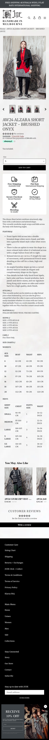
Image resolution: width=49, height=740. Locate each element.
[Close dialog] (45, 706)
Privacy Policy (11, 587)
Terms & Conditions (13, 575)
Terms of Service (12, 581)
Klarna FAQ (10, 594)
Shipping (9, 556)
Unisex (8, 616)
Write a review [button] (24, 525)
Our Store (9, 663)
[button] (8, 134)
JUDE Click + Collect (13, 569)
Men (7, 629)
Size (4, 157)
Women (8, 622)
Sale (6, 635)
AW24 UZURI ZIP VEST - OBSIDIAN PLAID (17, 499)
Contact (8, 670)
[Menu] (44, 17)
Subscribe (9, 676)
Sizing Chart (10, 550)
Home (2, 29)
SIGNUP (13, 728)
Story (7, 657)
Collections (10, 641)
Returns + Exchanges (14, 563)
